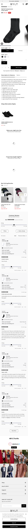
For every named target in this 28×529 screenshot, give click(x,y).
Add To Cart (19, 67)
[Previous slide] (2, 1)
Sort (15, 235)
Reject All (14, 522)
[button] (6, 6)
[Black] (2, 57)
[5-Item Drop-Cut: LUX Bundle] (7, 195)
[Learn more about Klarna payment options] (24, 71)
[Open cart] (26, 4)
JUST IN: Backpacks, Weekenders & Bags (14, 1)
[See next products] (25, 194)
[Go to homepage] (14, 4)
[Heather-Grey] (5, 57)
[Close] (25, 514)
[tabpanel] (14, 89)
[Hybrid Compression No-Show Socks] (7, 113)
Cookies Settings (14, 519)
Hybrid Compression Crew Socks (12, 245)
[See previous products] (2, 194)
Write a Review (23, 231)
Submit (24, 505)
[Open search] (23, 4)
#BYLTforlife (14, 439)
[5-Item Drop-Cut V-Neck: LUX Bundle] (21, 195)
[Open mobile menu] (2, 4)
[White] (8, 57)
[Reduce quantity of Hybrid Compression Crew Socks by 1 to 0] (2, 67)
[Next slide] (25, 1)
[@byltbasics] (10, 444)
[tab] (8, 75)
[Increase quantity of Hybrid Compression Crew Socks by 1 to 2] (9, 67)
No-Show (20, 50)
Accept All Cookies (14, 526)
